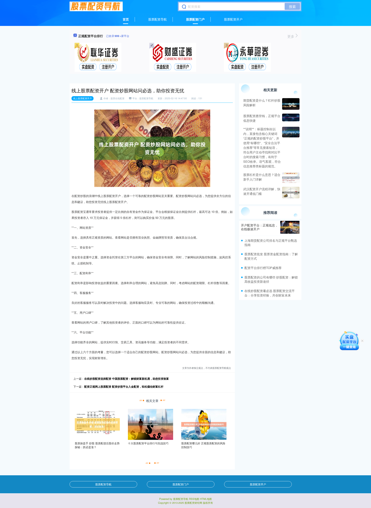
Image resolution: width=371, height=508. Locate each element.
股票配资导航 (157, 19)
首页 (126, 19)
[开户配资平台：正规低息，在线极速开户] (290, 227)
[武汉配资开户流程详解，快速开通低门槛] (290, 192)
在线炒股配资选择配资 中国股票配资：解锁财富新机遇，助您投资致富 (126, 378)
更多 (291, 36)
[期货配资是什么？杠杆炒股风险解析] (290, 104)
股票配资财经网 (193, 503)
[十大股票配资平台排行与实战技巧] (150, 424)
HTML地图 (206, 499)
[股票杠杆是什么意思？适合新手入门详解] (290, 177)
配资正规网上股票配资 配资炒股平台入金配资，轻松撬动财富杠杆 (123, 386)
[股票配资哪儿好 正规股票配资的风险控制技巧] (203, 424)
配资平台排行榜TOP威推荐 (263, 268)
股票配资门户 (195, 19)
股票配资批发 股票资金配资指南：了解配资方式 (271, 256)
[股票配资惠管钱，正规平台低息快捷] (290, 118)
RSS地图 (194, 499)
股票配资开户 (233, 19)
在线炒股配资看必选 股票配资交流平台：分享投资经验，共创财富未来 (269, 293)
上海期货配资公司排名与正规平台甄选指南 (270, 242)
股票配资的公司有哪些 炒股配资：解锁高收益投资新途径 (271, 279)
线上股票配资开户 (82, 98)
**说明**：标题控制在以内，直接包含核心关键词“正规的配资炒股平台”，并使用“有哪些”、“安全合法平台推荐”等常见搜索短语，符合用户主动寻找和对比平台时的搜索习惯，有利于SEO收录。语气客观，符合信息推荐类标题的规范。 (262, 147)
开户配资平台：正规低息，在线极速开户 (259, 227)
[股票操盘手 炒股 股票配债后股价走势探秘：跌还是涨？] (97, 424)
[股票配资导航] (96, 6)
